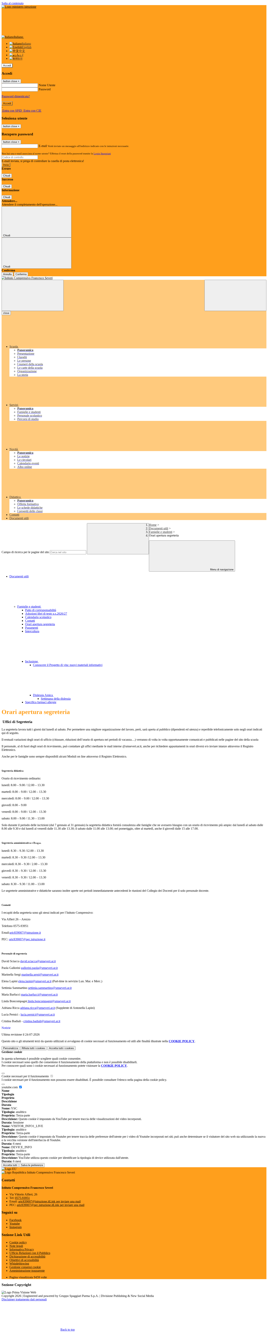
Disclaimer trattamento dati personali (24, 1299)
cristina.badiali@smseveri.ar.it (41, 1021)
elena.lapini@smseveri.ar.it (34, 981)
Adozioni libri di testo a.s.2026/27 (46, 613)
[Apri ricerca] (235, 295)
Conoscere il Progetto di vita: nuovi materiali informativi (67, 665)
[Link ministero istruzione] (19, 6)
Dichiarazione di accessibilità (27, 1256)
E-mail (43, 146)
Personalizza (10, 1048)
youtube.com (10, 1087)
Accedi (7, 65)
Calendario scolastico (38, 617)
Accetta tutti (61, 1048)
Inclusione (32, 661)
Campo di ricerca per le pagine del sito (25, 552)
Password (45, 89)
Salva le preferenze (32, 1165)
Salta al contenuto (13, 3)
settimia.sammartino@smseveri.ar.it (50, 988)
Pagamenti (31, 627)
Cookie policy (18, 1242)
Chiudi (6, 175)
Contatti (30, 620)
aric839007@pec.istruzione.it (27, 939)
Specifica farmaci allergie (40, 702)
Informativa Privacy (21, 1249)
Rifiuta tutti (33, 1048)
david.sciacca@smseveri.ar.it (38, 961)
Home (153, 524)
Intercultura (32, 631)
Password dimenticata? (16, 96)
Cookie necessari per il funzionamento (26, 1076)
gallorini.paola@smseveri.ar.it (39, 968)
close (6, 313)
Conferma (20, 274)
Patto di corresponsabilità (40, 610)
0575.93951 (22, 1198)
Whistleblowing (19, 1263)
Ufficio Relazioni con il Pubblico (29, 1253)
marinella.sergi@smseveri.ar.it (39, 974)
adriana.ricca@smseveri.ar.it (37, 1007)
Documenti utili (158, 528)
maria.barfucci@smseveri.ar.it (39, 994)
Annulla (7, 274)
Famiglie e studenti (160, 532)
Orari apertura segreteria (40, 624)
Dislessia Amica (43, 695)
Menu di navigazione (221, 569)
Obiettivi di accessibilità (24, 1260)
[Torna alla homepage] (134, 278)
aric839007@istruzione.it (25, 932)
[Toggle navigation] (33, 295)
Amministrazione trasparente (27, 1270)
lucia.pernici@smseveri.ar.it (38, 1014)
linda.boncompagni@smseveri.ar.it (49, 1001)
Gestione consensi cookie (25, 1267)
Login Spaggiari (102, 153)
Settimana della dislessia (56, 698)
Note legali (16, 1246)
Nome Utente (47, 85)
